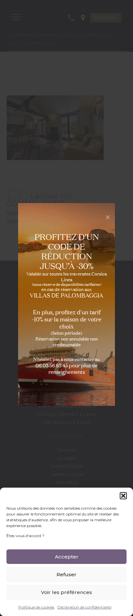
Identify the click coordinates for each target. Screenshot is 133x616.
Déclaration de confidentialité (84, 607)
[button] (123, 495)
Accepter (66, 557)
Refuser (66, 574)
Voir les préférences (66, 592)
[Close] (108, 217)
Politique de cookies (36, 607)
